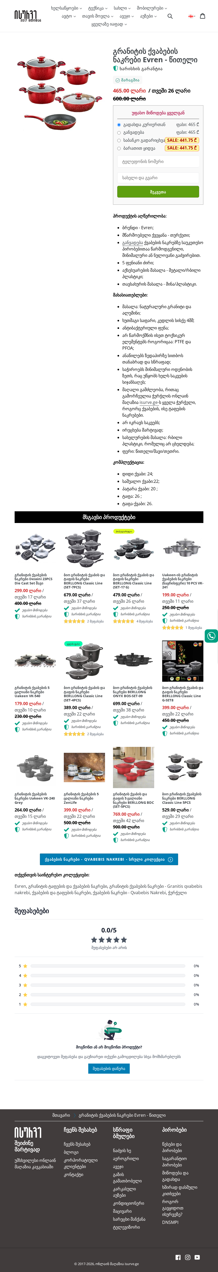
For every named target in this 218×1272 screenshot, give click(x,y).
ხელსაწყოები (65, 8)
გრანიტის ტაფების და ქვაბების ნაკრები (67, 886)
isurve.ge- (149, 402)
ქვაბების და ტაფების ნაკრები (61, 893)
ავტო (67, 16)
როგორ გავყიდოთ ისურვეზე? (172, 1208)
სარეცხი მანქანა (129, 1219)
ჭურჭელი (177, 893)
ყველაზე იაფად (107, 24)
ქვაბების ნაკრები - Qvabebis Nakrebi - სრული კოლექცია (105, 859)
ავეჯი (125, 16)
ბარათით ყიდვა (138, 148)
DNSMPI (170, 1222)
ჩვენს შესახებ (77, 1144)
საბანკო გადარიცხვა (143, 140)
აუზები (147, 16)
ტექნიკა (96, 8)
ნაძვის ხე (122, 1150)
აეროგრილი (126, 1158)
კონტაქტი (73, 1174)
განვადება (133, 132)
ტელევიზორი (126, 1227)
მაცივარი (122, 1211)
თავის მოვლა (96, 16)
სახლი (121, 8)
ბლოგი (71, 1152)
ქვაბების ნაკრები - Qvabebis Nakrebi (129, 893)
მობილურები (150, 8)
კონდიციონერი (128, 1203)
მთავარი (61, 1115)
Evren (20, 886)
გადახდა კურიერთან (143, 124)
